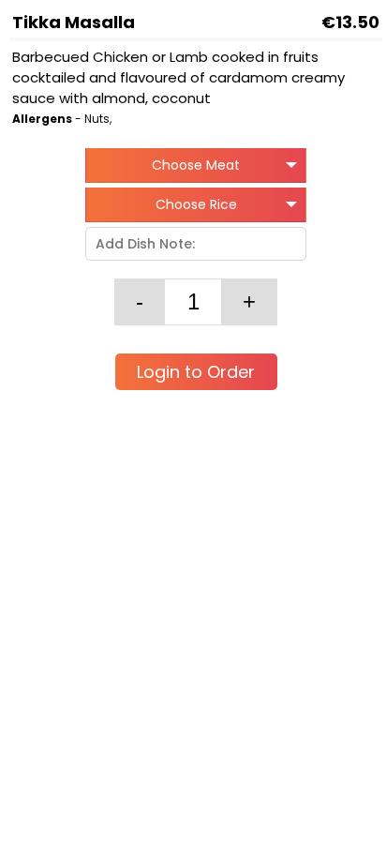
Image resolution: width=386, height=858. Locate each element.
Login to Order (196, 372)
